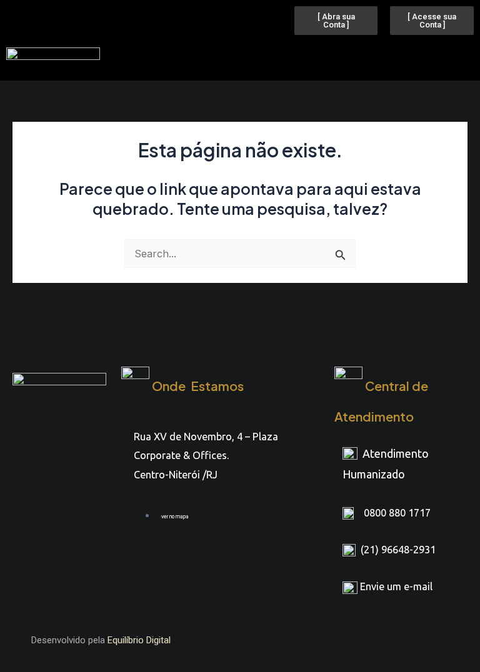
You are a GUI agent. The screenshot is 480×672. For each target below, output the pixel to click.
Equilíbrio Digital (139, 640)
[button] (272, 57)
